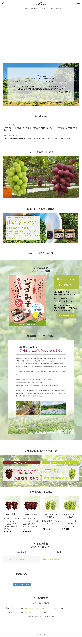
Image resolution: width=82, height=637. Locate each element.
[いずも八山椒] (41, 3)
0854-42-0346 (30, 612)
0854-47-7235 (30, 608)
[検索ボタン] (3, 3)
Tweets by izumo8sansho (51, 559)
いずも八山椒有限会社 (16, 559)
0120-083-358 (42, 608)
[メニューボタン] (78, 3)
